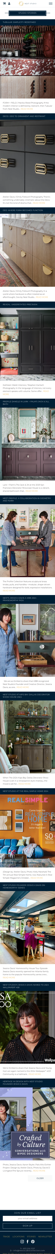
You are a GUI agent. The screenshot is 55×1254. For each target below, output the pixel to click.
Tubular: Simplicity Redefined (19, 22)
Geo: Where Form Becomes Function (23, 210)
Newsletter (45, 1237)
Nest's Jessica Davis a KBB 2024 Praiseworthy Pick (19, 599)
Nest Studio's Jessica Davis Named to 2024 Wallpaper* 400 (26, 986)
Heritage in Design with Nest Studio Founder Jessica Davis (23, 1083)
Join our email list (27, 1213)
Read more (27, 109)
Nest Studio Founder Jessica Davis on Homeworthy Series (24, 886)
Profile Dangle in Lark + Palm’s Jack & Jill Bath (26, 403)
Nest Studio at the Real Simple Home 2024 (25, 791)
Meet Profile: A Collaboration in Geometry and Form (27, 500)
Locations (19, 1237)
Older (40, 1178)
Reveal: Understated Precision (20, 305)
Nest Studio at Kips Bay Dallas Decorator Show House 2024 (26, 696)
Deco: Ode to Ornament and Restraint (24, 116)
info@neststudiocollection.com (29, 1251)
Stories (31, 1237)
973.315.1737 (29, 1249)
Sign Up (27, 1226)
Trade (6, 1237)
